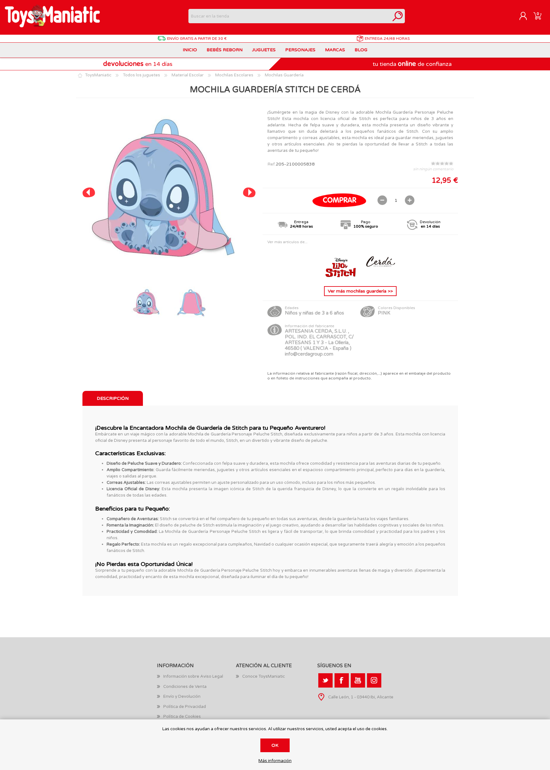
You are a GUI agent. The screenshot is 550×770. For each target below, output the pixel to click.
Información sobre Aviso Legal (193, 676)
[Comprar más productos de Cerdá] (380, 276)
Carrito (537, 16)
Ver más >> (360, 291)
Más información (275, 761)
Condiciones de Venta (185, 686)
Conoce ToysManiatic (263, 676)
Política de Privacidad (184, 706)
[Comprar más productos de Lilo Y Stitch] (341, 276)
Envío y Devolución (182, 696)
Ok (275, 745)
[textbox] (289, 16)
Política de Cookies (182, 716)
